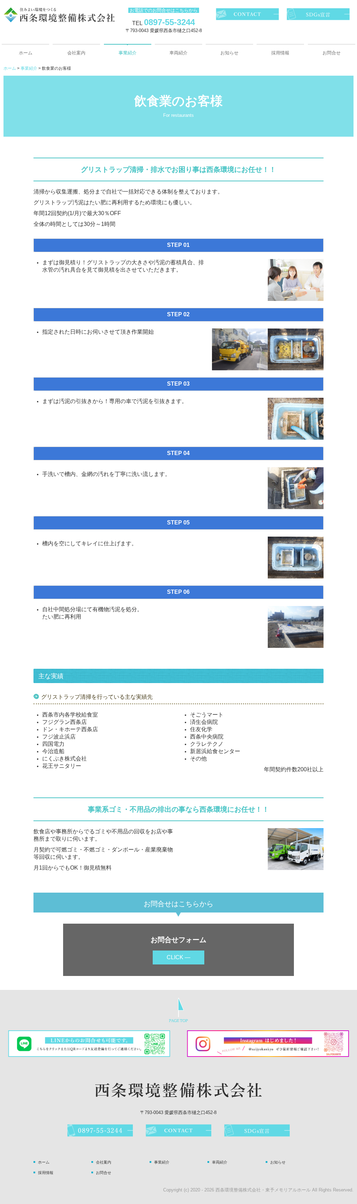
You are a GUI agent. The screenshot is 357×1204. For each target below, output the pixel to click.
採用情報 (280, 52)
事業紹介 (128, 52)
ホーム (25, 52)
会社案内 (76, 52)
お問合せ (331, 52)
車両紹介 (178, 52)
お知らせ (229, 52)
